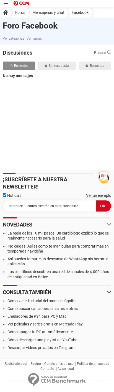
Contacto (47, 369)
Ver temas (34, 38)
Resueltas (97, 66)
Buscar (100, 52)
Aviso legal (66, 369)
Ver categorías (13, 38)
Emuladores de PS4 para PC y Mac (36, 316)
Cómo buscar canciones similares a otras (42, 308)
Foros (20, 12)
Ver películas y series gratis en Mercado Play (45, 324)
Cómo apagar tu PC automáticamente (40, 332)
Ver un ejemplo (98, 195)
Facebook (80, 12)
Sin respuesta (59, 66)
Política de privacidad (93, 364)
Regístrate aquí (16, 364)
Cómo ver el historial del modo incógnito (41, 301)
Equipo (35, 364)
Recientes (21, 66)
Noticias (13, 195)
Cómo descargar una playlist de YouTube (42, 340)
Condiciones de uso (59, 364)
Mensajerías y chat (48, 12)
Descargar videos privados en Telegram (40, 347)
